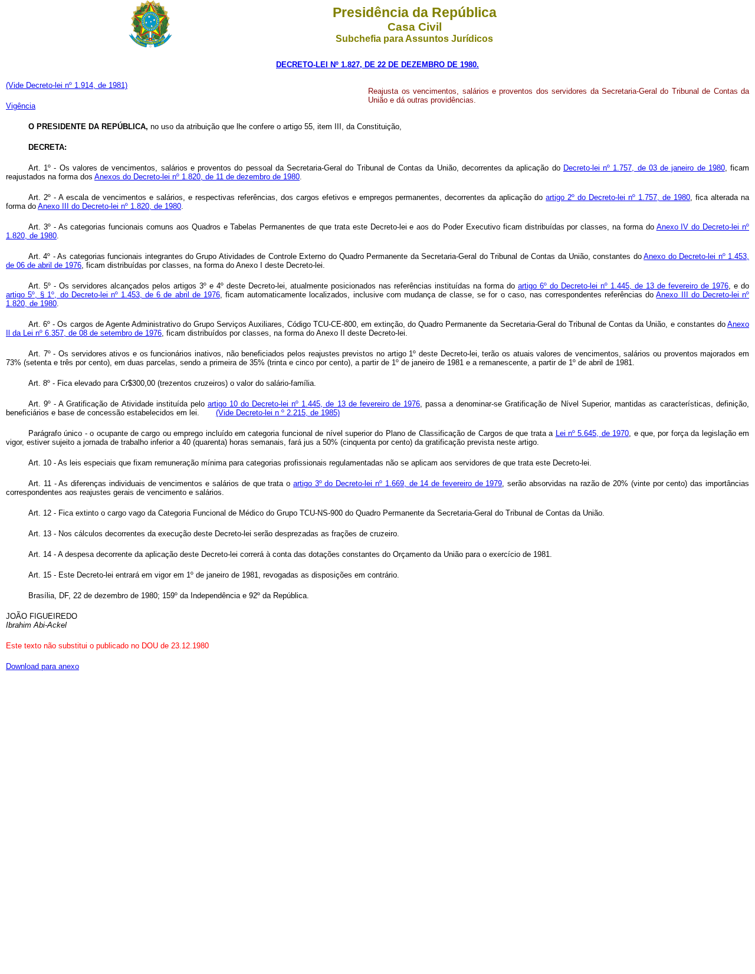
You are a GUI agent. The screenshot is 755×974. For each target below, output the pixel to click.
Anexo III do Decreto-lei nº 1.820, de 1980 (109, 206)
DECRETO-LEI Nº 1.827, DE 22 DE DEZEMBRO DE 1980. (377, 64)
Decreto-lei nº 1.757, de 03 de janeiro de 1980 (644, 167)
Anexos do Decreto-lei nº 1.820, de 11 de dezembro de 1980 (197, 176)
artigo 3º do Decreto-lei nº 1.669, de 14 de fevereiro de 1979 (398, 483)
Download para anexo (42, 666)
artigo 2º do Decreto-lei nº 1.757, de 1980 (618, 197)
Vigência (20, 105)
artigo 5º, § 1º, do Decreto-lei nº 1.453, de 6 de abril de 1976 (113, 294)
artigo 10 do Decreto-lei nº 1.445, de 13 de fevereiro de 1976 (314, 403)
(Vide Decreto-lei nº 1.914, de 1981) (66, 85)
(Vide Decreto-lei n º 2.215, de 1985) (278, 412)
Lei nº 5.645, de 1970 (592, 433)
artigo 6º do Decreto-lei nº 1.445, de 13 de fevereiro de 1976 (623, 285)
